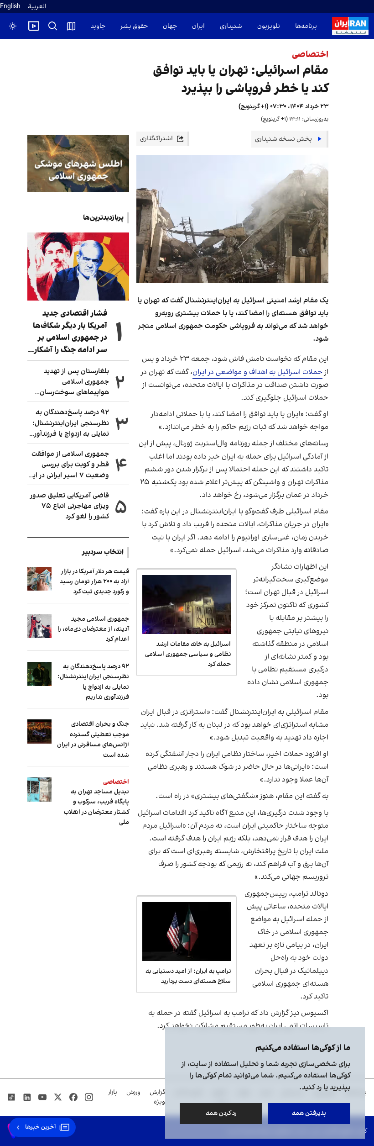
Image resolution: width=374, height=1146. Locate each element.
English (10, 6)
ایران (198, 26)
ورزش (133, 1092)
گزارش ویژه (157, 1097)
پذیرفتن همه (309, 1113)
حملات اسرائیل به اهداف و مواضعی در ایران (257, 372)
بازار (112, 1092)
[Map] (71, 26)
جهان (170, 26)
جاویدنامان (91, 26)
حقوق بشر (134, 26)
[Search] (52, 26)
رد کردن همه (221, 1113)
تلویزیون (268, 26)
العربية (37, 6)
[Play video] (33, 26)
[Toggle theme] (12, 26)
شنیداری (231, 26)
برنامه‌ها (306, 26)
